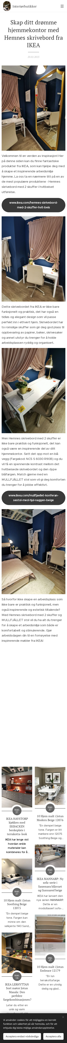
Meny (62, 6)
